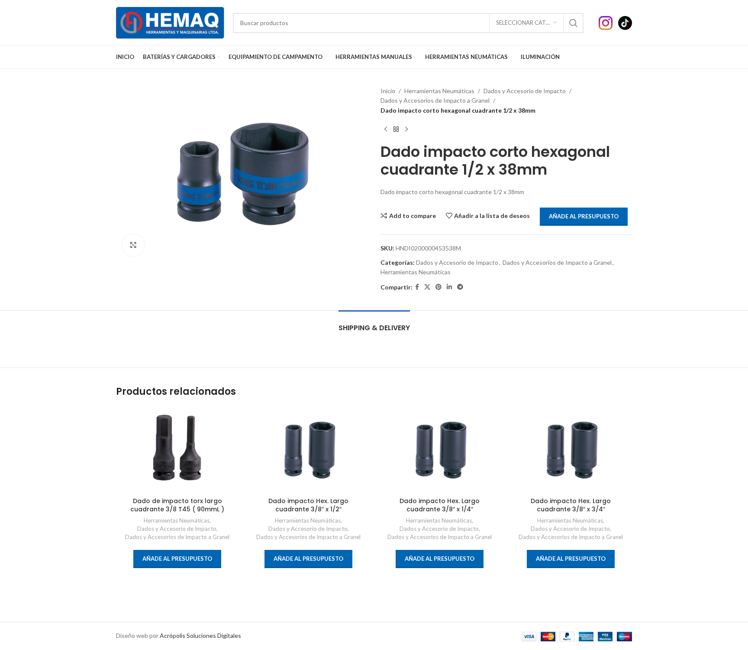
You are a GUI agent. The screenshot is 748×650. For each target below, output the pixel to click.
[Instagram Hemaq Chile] (608, 22)
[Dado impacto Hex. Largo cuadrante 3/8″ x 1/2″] (308, 450)
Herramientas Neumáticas (439, 90)
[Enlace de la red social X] (427, 287)
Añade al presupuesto (584, 216)
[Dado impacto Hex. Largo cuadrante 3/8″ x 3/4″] (570, 450)
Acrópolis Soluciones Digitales (200, 635)
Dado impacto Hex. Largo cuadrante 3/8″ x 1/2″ (308, 505)
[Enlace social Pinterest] (438, 287)
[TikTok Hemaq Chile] (625, 22)
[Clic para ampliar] (133, 245)
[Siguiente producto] (406, 129)
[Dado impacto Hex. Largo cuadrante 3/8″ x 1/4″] (439, 450)
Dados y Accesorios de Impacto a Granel (435, 100)
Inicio (387, 90)
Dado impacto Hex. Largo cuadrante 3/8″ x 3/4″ (571, 505)
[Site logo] (170, 22)
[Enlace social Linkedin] (449, 287)
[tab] (374, 323)
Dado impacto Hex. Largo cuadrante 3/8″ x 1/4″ (440, 505)
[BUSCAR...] (574, 23)
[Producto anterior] (385, 129)
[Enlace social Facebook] (417, 287)
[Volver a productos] (396, 129)
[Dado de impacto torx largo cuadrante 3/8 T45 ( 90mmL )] (177, 450)
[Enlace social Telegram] (460, 287)
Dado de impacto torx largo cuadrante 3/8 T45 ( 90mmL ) (177, 505)
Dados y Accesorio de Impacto (525, 90)
